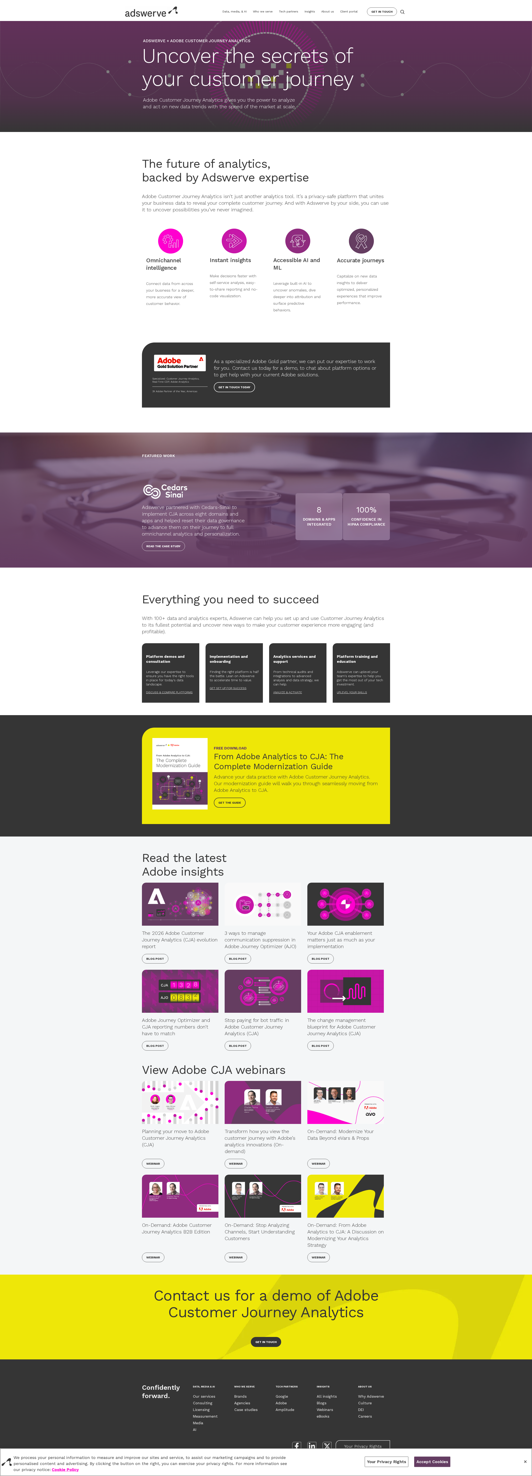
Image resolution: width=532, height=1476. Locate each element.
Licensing (201, 1409)
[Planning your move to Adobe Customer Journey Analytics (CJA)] (180, 1102)
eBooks (323, 1416)
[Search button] (402, 11)
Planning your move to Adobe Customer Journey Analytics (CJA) (175, 1138)
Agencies (242, 1403)
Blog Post (155, 958)
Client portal (349, 11)
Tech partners (288, 11)
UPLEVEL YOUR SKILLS (352, 692)
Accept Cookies (432, 1461)
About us (327, 11)
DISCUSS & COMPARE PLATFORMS (169, 692)
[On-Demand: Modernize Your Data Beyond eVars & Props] (345, 1102)
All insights (327, 1396)
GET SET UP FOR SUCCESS (228, 688)
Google (282, 1396)
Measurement (205, 1416)
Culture (365, 1403)
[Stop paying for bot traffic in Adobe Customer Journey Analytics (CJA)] (263, 991)
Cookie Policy (65, 1469)
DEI (361, 1409)
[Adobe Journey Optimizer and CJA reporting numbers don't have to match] (180, 991)
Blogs (321, 1403)
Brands (240, 1396)
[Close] (525, 1461)
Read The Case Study (163, 546)
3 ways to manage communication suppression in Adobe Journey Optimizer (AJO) (260, 939)
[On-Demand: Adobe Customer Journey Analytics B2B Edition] (180, 1196)
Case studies (246, 1409)
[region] (266, 1462)
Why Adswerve (371, 1396)
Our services (204, 1396)
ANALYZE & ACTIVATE (287, 692)
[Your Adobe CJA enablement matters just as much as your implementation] (345, 904)
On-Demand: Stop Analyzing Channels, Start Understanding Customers (260, 1231)
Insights (309, 11)
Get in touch (266, 1342)
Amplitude (285, 1409)
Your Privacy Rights (363, 1446)
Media (198, 1423)
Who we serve (263, 11)
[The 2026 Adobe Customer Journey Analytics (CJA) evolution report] (180, 904)
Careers (365, 1416)
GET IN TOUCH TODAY (234, 387)
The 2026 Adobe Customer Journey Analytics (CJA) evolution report (180, 939)
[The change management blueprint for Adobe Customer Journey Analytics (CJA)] (345, 991)
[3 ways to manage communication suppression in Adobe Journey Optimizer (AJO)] (263, 904)
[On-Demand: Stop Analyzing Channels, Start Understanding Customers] (263, 1196)
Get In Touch (382, 11)
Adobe (281, 1403)
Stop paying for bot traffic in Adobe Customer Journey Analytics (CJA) (257, 1026)
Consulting (202, 1403)
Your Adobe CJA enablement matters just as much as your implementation (341, 939)
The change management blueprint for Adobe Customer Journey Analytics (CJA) (341, 1026)
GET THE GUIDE (229, 802)
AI (194, 1429)
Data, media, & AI (234, 11)
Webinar (153, 1163)
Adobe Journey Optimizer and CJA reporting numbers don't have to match (176, 1026)
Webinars (325, 1409)
